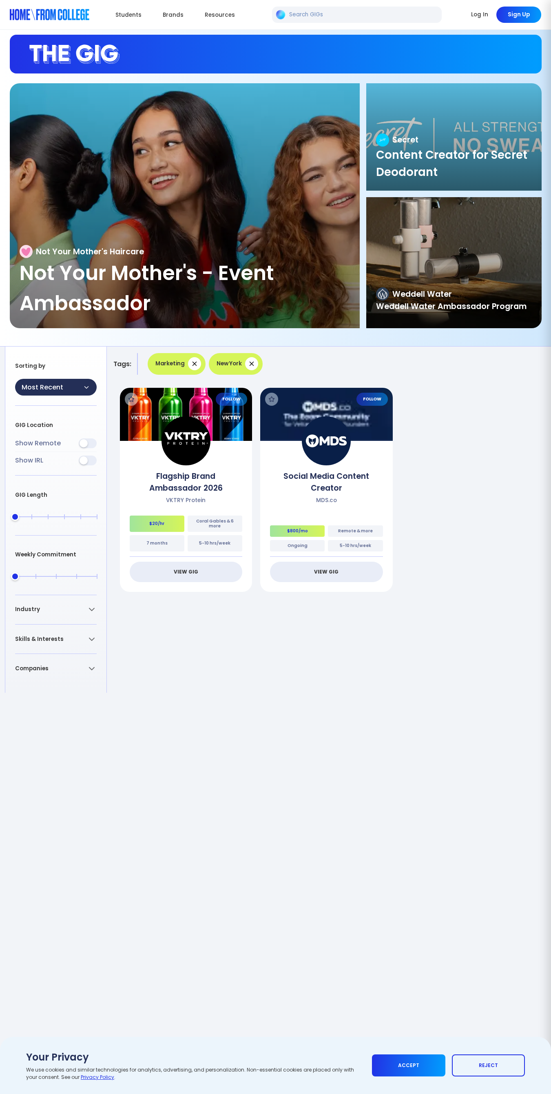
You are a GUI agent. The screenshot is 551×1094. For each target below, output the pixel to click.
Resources (220, 15)
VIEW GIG (186, 571)
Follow (231, 399)
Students (128, 15)
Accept (408, 1065)
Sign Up (519, 14)
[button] (56, 609)
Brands (173, 15)
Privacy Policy (97, 1077)
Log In (479, 14)
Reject (488, 1065)
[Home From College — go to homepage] (49, 14)
